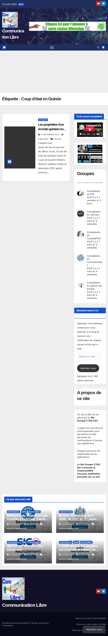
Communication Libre (24, 605)
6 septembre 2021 (50, 134)
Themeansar (7, 625)
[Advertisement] (54, 71)
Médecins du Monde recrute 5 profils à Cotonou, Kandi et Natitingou (28, 519)
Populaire (92, 182)
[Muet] (97, 134)
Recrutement (34, 512)
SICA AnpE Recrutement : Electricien (25, 547)
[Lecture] (80, 134)
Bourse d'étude (66, 512)
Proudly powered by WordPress (16, 623)
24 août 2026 (16, 524)
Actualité (43, 120)
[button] (98, 47)
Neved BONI (32, 524)
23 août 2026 (68, 555)
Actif (87, 182)
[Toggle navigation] (51, 47)
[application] (90, 129)
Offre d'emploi (13, 512)
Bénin (24, 512)
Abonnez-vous (88, 368)
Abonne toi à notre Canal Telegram (90, 618)
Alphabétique (99, 182)
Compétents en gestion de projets (94, 285)
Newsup (42, 623)
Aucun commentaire (17, 529)
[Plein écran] (100, 134)
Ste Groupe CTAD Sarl (87, 419)
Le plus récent (81, 182)
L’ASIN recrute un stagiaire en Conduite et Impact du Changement (78, 549)
